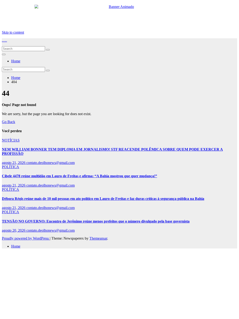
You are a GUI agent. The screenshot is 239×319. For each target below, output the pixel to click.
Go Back (8, 122)
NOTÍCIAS (11, 140)
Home (15, 61)
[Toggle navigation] (4, 54)
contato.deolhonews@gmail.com (50, 163)
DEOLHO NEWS (4, 41)
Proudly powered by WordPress (26, 238)
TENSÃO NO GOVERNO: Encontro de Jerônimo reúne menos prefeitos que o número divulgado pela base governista (96, 221)
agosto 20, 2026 (14, 230)
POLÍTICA (10, 167)
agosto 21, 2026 (14, 163)
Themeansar (98, 238)
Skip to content (13, 32)
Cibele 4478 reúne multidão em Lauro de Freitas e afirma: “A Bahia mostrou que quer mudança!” (79, 176)
